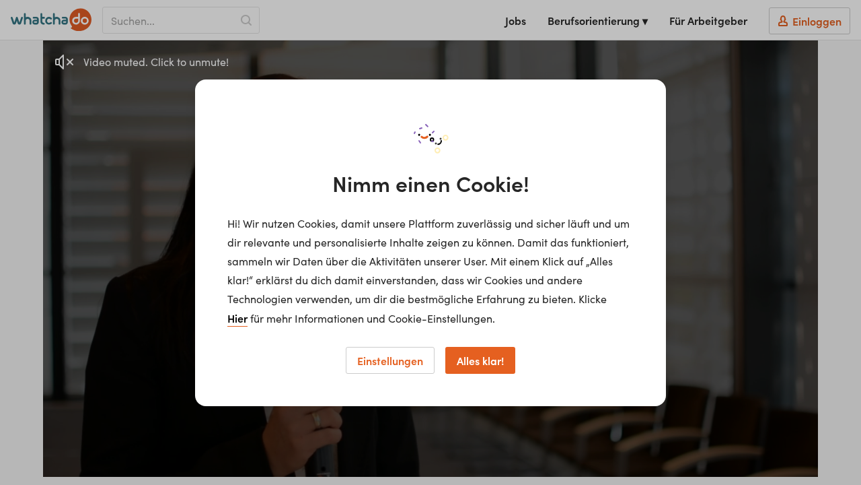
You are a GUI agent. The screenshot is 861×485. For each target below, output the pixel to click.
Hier (237, 318)
